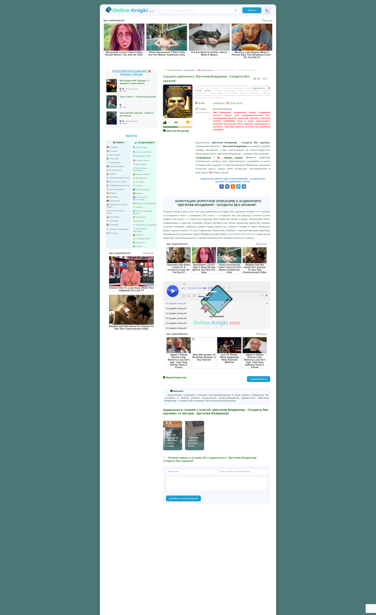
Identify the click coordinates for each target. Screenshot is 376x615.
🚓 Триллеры (112, 217)
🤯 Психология (113, 170)
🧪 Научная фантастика (118, 178)
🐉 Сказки (111, 174)
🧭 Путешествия (141, 238)
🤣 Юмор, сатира (141, 174)
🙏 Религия (138, 221)
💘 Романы (111, 151)
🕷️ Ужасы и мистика (116, 181)
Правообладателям (176, 377)
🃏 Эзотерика (139, 164)
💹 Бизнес (138, 193)
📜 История (138, 182)
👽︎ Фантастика (140, 147)
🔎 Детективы (113, 155)
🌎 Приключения (141, 189)
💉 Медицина (113, 162)
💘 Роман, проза (141, 160)
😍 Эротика (112, 197)
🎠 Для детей (139, 178)
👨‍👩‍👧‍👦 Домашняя (113, 200)
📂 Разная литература (117, 229)
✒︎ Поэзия (137, 185)
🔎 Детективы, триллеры (140, 169)
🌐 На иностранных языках (142, 212)
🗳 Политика (112, 224)
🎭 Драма (111, 193)
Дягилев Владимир (178, 130)
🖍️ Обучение (139, 217)
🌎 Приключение (114, 166)
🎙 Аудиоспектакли (142, 156)
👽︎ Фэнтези (112, 233)
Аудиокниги (258, 88)
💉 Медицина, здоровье (144, 225)
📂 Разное (138, 207)
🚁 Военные (112, 220)
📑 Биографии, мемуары (140, 229)
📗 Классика (112, 158)
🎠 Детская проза (115, 189)
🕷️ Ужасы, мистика (142, 152)
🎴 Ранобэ (138, 235)
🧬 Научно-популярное (144, 203)
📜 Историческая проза (115, 211)
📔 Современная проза (118, 185)
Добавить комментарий (183, 498)
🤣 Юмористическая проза (116, 205)
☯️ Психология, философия (140, 198)
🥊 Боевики (112, 147)
